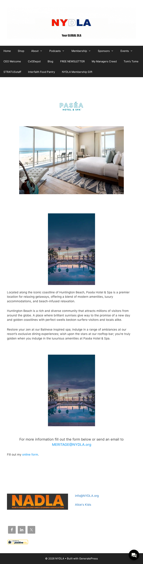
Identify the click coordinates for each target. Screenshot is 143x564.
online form (30, 454)
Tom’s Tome (131, 61)
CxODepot (34, 61)
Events (125, 51)
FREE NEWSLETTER (72, 61)
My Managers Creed (104, 61)
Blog (50, 61)
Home (7, 51)
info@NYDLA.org (87, 495)
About (35, 51)
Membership (79, 51)
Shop (21, 51)
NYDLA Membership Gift (77, 72)
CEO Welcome (12, 61)
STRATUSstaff (12, 72)
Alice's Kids (83, 504)
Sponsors (104, 51)
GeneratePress (88, 558)
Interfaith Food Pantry (41, 72)
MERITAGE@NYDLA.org (71, 444)
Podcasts (55, 51)
